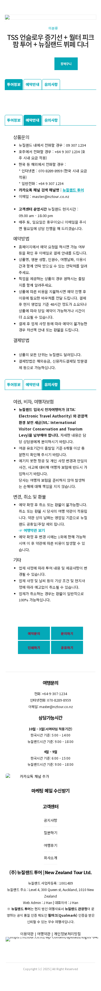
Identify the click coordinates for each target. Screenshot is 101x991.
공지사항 (50, 820)
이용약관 (27, 933)
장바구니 (66, 63)
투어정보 (13, 84)
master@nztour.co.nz (56, 706)
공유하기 (67, 647)
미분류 (53, 28)
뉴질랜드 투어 (73, 190)
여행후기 (50, 845)
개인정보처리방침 (67, 933)
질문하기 (50, 832)
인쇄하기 (34, 647)
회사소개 (50, 857)
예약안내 (32, 84)
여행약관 (43, 933)
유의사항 (51, 84)
